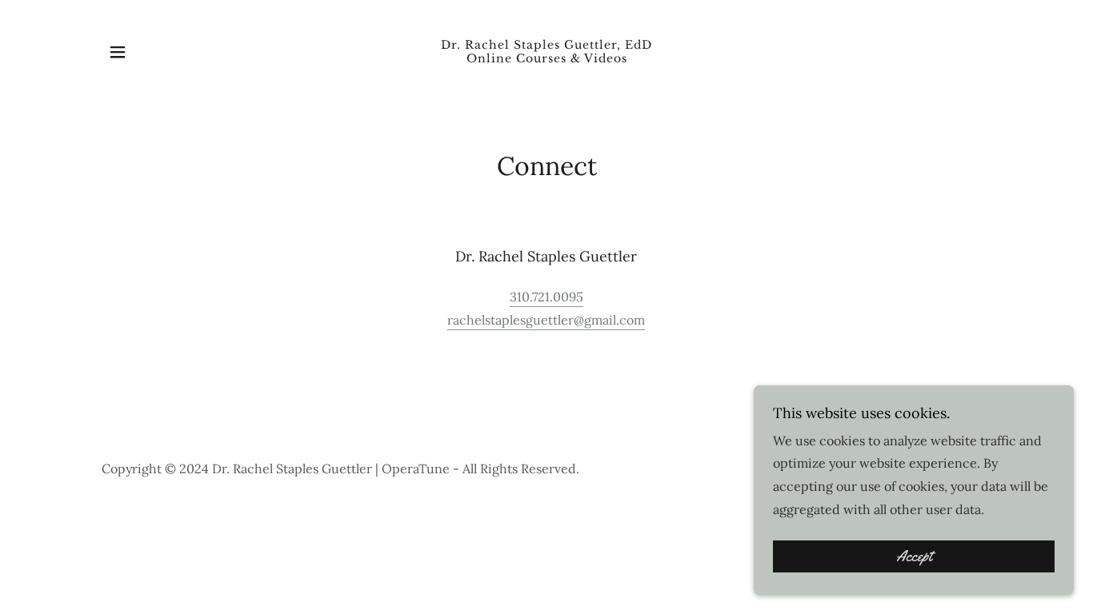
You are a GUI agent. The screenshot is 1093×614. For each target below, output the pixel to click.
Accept (914, 556)
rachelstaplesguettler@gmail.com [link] (546, 320)
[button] (118, 52)
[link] (547, 58)
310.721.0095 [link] (546, 297)
